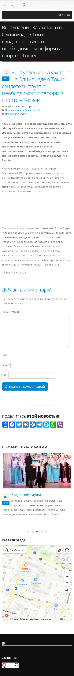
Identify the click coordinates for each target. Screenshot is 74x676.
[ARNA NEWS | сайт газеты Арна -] (37, 7)
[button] (61, 15)
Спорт (41, 110)
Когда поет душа (26, 494)
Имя (5, 354)
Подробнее (51, 514)
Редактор (25, 106)
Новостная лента (14, 110)
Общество (30, 110)
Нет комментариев (15, 113)
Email (6, 365)
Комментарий (11, 312)
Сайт (5, 375)
